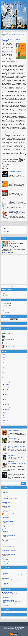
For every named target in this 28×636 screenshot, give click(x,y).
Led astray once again (13, 190)
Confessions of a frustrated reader (15, 211)
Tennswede (5, 605)
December (7, 382)
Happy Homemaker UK (8, 521)
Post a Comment (5, 231)
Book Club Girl (6, 597)
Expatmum (5, 510)
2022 (4, 357)
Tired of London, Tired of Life (9, 550)
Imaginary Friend (5, 310)
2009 (4, 420)
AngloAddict (13, 627)
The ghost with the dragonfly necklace (16, 201)
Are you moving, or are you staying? (11, 40)
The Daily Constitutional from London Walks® (13, 542)
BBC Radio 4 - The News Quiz (9, 571)
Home (14, 223)
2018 (4, 367)
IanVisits (5, 525)
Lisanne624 (11, 32)
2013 (4, 380)
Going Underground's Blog (9, 513)
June (6, 397)
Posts (5, 293)
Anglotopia (5, 494)
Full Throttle (4, 305)
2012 (4, 412)
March (6, 404)
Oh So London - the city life (9, 535)
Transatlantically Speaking (9, 554)
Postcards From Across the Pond (10, 539)
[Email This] (2, 166)
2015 (4, 374)
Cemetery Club (6, 502)
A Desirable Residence (8, 34)
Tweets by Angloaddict (7, 617)
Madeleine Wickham (17, 34)
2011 (4, 415)
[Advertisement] (14, 269)
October (6, 387)
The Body (4, 312)
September (7, 389)
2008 (4, 422)
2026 (4, 354)
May (5, 399)
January (6, 409)
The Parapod (6, 583)
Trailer (4, 584)
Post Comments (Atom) (12, 236)
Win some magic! (11, 455)
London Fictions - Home (8, 528)
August (6, 392)
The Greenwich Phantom (8, 546)
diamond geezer (6, 506)
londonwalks (6, 578)
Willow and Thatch (7, 561)
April (6, 402)
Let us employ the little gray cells (15, 430)
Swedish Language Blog (8, 600)
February (6, 407)
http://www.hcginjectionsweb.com (17, 628)
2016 (4, 372)
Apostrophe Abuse (7, 592)
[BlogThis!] (4, 166)
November (7, 384)
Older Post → (24, 223)
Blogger (23, 627)
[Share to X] (5, 166)
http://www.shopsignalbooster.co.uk (14, 631)
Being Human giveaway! (13, 472)
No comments (6, 37)
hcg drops (18, 629)
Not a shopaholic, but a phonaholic (15, 171)
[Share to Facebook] (6, 166)
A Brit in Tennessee (7, 491)
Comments (6, 295)
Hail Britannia (6, 517)
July (5, 394)
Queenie (3, 307)
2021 (4, 359)
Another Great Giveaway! (13, 438)
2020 (4, 362)
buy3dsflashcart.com (12, 629)
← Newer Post (4, 223)
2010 (4, 417)
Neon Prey (4, 303)
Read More (6, 179)
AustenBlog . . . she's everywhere (10, 498)
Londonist (5, 531)
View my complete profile (7, 252)
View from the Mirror (7, 558)
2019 (4, 364)
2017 (4, 369)
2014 (4, 377)
